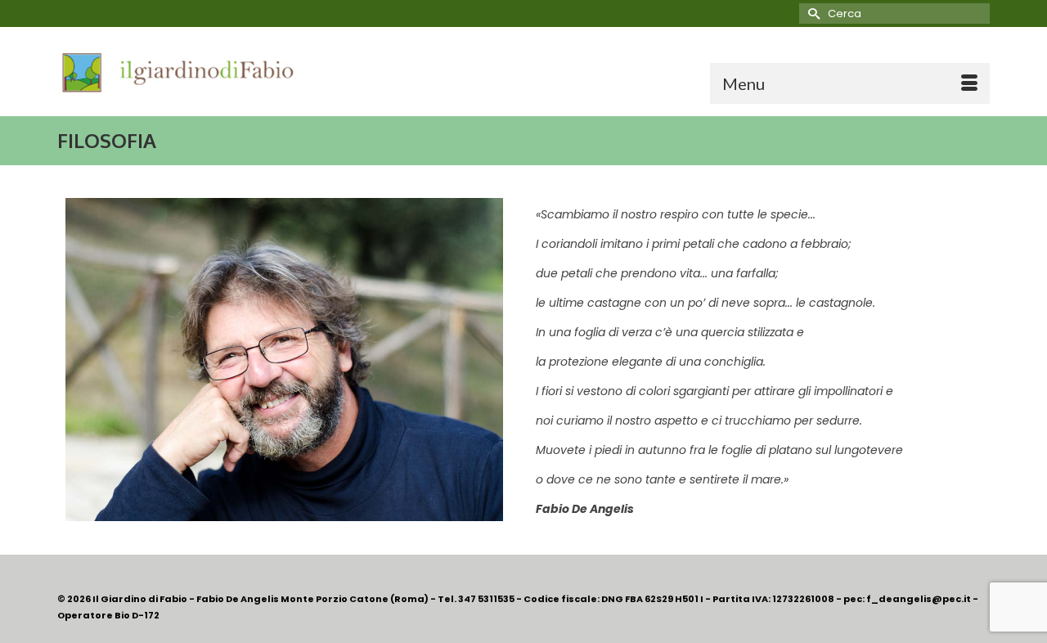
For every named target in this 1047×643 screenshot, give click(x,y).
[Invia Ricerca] (811, 13)
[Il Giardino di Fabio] (204, 71)
